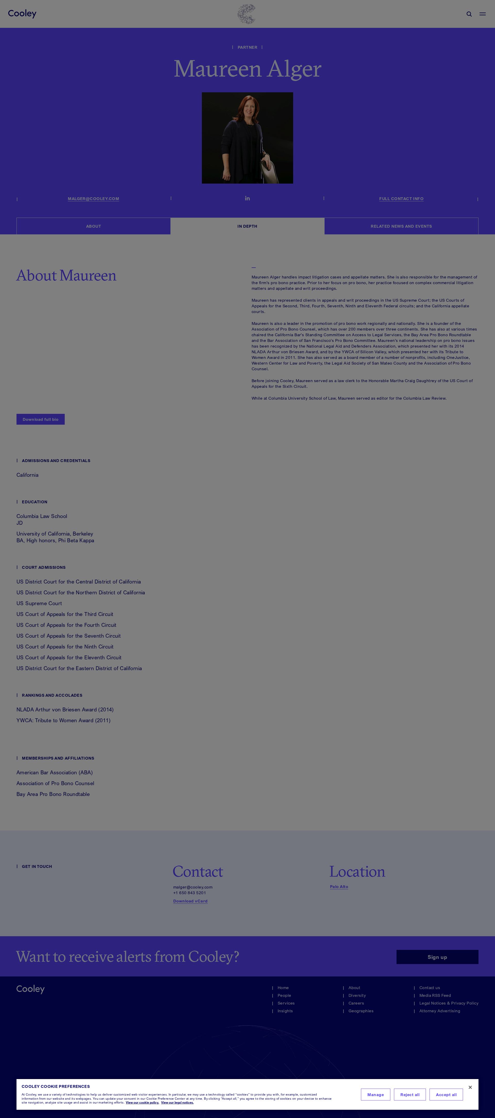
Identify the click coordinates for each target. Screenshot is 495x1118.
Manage (375, 1094)
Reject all (409, 1094)
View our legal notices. (177, 1102)
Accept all (446, 1094)
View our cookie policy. (142, 1102)
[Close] (470, 1087)
